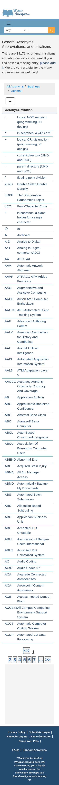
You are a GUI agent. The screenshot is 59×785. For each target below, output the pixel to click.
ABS (8, 494)
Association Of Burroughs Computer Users (32, 448)
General (16, 91)
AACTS (10, 310)
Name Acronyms (17, 736)
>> (47, 659)
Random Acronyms (35, 749)
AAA (8, 265)
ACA (8, 574)
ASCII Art (23, 259)
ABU (8, 517)
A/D (7, 248)
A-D (7, 241)
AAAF (9, 276)
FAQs (15, 749)
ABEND (10, 459)
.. (5, 166)
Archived (23, 235)
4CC (8, 206)
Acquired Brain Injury (32, 466)
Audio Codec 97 (28, 568)
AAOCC (10, 381)
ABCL (9, 432)
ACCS (9, 623)
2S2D (9, 184)
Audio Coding (26, 561)
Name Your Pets (29, 741)
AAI (7, 348)
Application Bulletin (30, 397)
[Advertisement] (29, 693)
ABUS (9, 550)
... (41, 659)
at (18, 228)
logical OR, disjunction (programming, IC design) (33, 144)
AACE (9, 299)
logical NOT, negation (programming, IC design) (32, 122)
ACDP (9, 634)
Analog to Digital (28, 241)
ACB (8, 596)
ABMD (9, 483)
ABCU (9, 443)
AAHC (9, 332)
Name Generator (40, 736)
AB (7, 397)
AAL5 (9, 370)
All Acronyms (15, 86)
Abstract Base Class (31, 415)
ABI (7, 466)
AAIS (8, 359)
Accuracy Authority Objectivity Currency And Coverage (31, 386)
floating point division (32, 177)
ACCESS (11, 607)
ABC (8, 404)
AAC (8, 288)
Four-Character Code (32, 206)
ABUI (8, 539)
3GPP (9, 195)
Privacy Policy (16, 732)
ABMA (9, 472)
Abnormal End (27, 459)
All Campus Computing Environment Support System (33, 612)
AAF (8, 321)
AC (7, 561)
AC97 (9, 568)
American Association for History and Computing (32, 337)
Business (34, 86)
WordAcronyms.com (27, 761)
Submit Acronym (39, 732)
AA (7, 259)
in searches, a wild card (33, 133)
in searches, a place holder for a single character (31, 217)
